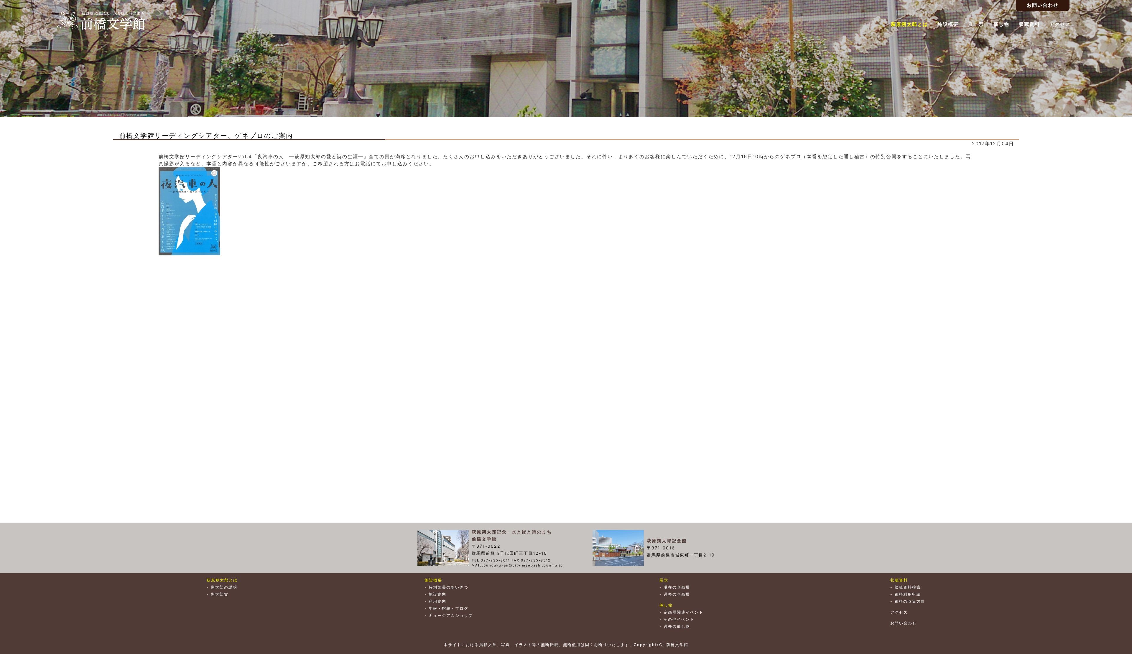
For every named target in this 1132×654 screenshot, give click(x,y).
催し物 (1001, 24)
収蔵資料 (1029, 24)
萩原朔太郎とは (909, 24)
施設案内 (437, 594)
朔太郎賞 (219, 594)
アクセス (1060, 24)
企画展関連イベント (683, 612)
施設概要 (948, 24)
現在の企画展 (677, 587)
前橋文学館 (101, 20)
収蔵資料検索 (907, 587)
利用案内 (437, 601)
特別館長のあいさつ (448, 587)
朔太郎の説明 (224, 587)
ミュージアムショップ (451, 615)
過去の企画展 (677, 594)
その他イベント (679, 619)
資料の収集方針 (909, 601)
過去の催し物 (677, 626)
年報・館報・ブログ (448, 608)
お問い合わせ (903, 623)
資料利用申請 (907, 594)
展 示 (976, 24)
